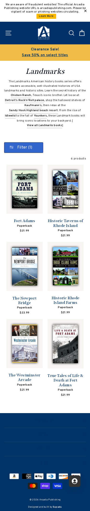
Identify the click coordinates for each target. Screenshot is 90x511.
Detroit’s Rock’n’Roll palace (24, 100)
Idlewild (10, 116)
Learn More (46, 16)
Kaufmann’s (33, 105)
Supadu (57, 507)
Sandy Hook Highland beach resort (33, 110)
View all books (44, 125)
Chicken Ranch (21, 95)
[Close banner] (85, 11)
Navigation (45, 420)
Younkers (40, 116)
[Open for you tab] (74, 481)
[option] (45, 52)
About (45, 434)
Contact (45, 448)
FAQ (45, 462)
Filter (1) (24, 147)
